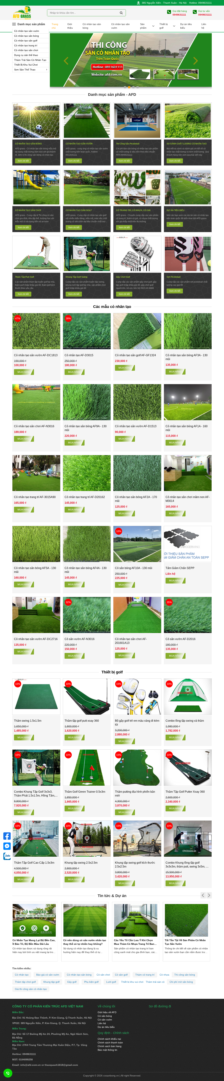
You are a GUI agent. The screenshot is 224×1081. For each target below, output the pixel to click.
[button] (125, 87)
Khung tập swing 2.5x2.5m (81, 862)
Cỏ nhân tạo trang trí (25, 45)
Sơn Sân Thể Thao (24, 69)
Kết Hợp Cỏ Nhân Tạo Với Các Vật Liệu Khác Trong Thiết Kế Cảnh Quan (186, 944)
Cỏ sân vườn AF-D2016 (180, 639)
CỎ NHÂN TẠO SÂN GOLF (79, 210)
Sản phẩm (143, 26)
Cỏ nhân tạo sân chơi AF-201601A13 (131, 641)
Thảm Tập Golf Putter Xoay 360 (185, 791)
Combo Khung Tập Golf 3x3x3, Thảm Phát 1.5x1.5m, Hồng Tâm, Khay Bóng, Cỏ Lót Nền (34, 794)
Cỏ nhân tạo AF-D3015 (79, 355)
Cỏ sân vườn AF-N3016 (79, 639)
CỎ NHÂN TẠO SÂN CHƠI (28, 210)
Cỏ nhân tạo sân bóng (26, 35)
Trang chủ (55, 26)
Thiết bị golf (163, 26)
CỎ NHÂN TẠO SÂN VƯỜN (79, 144)
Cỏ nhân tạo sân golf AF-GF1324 (135, 355)
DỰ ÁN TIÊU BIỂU (175, 210)
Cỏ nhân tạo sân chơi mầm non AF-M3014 (188, 499)
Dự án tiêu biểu (186, 26)
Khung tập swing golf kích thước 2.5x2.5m (135, 864)
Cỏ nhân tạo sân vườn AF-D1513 (135, 426)
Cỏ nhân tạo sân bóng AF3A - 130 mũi (187, 357)
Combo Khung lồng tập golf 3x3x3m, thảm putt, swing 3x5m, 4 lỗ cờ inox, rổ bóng (186, 865)
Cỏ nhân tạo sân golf (25, 40)
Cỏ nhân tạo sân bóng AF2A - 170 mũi (136, 499)
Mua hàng (24, 372)
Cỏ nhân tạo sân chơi (26, 50)
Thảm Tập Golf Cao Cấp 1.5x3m (34, 862)
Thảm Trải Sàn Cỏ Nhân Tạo (30, 60)
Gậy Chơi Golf (123, 277)
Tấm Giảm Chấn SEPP (180, 568)
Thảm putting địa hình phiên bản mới (135, 793)
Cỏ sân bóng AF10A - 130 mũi (133, 568)
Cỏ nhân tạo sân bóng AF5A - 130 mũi (35, 570)
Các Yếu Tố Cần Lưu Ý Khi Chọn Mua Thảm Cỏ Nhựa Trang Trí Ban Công (85, 944)
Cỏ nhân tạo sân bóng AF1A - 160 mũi (187, 428)
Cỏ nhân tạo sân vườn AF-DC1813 (36, 355)
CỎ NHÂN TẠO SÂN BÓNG (28, 144)
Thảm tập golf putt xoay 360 (82, 720)
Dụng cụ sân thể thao (26, 55)
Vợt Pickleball (173, 277)
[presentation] (66, 60)
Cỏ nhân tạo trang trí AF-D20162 (85, 497)
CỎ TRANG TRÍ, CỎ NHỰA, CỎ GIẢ (133, 210)
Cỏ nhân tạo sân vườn (26, 31)
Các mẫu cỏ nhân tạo (112, 306)
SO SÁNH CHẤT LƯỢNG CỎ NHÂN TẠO (186, 144)
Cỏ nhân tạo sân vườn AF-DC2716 (36, 639)
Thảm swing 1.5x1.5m (27, 720)
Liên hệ (203, 26)
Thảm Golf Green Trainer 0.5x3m (85, 791)
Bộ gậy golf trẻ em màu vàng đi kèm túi (137, 722)
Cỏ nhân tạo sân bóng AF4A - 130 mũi (86, 570)
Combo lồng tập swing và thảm (185, 720)
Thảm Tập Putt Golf (24, 277)
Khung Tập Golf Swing (76, 277)
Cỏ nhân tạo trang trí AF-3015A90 (35, 497)
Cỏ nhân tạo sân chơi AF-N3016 (34, 426)
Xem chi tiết (23, 161)
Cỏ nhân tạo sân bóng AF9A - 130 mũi (86, 428)
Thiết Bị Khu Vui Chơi (26, 64)
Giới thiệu (70, 26)
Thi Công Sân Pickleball (127, 144)
